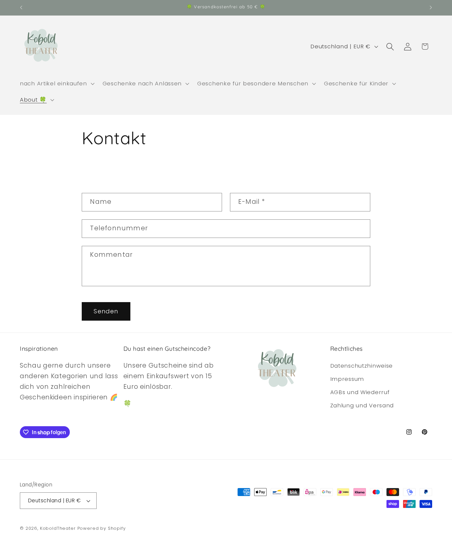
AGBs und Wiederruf (360, 392)
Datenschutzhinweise (361, 366)
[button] (56, 83)
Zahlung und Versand (362, 405)
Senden (106, 311)
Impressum (347, 379)
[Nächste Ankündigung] (431, 7)
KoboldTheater (58, 528)
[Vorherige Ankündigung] (21, 7)
